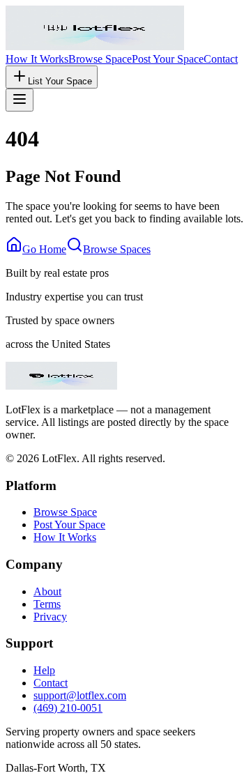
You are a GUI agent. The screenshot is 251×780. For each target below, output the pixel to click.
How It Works (37, 59)
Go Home (44, 249)
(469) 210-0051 (67, 708)
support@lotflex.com (79, 695)
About (47, 591)
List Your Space (60, 81)
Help (44, 670)
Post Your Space (168, 59)
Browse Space (100, 59)
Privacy (50, 616)
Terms (47, 604)
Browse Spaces (117, 249)
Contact (221, 59)
